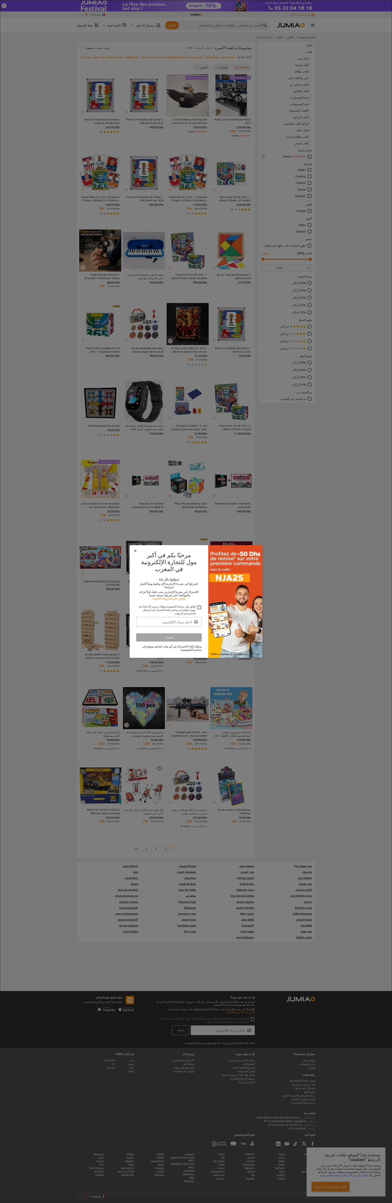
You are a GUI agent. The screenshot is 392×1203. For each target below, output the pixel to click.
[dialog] (196, 601)
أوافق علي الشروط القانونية (169, 598)
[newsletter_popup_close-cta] (135, 551)
